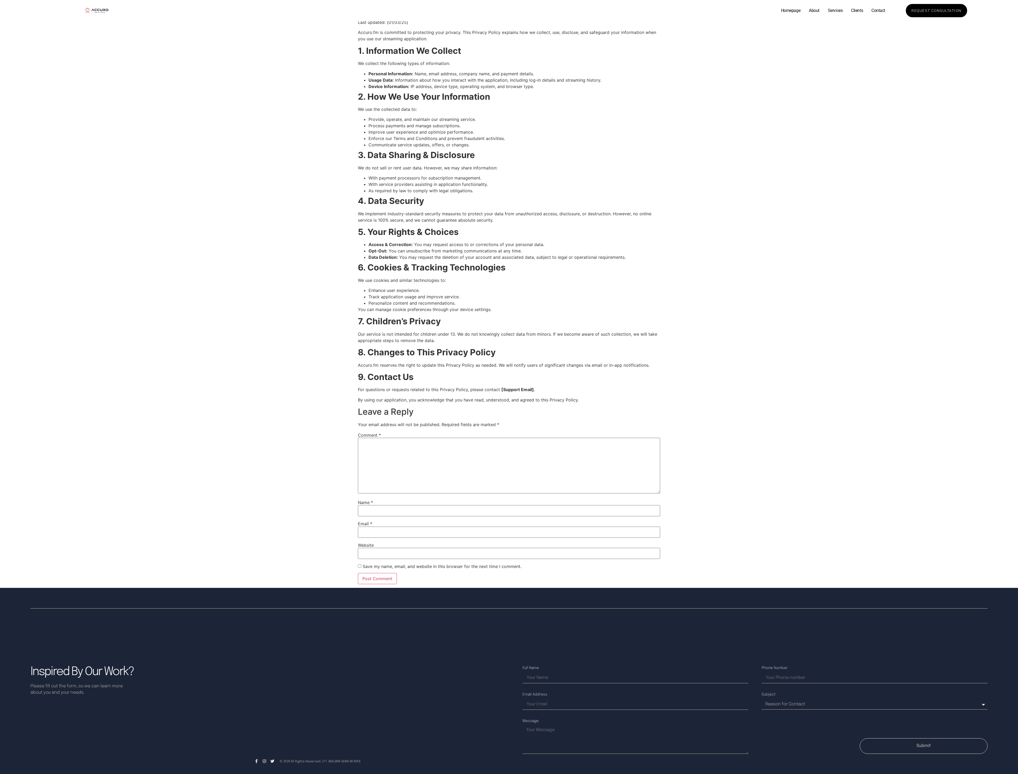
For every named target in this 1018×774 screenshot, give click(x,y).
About (814, 10)
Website (366, 545)
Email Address (535, 694)
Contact (878, 10)
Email (365, 524)
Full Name (531, 668)
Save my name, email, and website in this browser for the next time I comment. (442, 566)
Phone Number (775, 668)
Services (835, 10)
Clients (857, 10)
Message (531, 721)
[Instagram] (264, 761)
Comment (369, 435)
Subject (769, 694)
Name (365, 502)
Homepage (790, 10)
